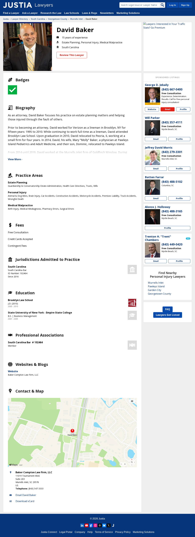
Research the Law (51, 13)
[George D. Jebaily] (152, 95)
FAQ (167, 309)
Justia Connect (49, 532)
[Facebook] (91, 525)
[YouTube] (86, 525)
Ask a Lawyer (30, 13)
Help (90, 532)
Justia (6, 19)
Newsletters (107, 13)
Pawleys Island (156, 286)
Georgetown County (57, 19)
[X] (108, 525)
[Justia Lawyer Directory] (17, 5)
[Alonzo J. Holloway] (152, 216)
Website (13, 371)
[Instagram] (95, 525)
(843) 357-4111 (172, 122)
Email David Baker (26, 495)
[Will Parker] (152, 127)
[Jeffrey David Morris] (152, 157)
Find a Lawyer (11, 13)
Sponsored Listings (168, 77)
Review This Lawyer (72, 55)
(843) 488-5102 (172, 182)
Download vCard (25, 501)
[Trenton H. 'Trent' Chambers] (152, 250)
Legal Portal (65, 532)
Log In (172, 5)
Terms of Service (104, 532)
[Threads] (100, 525)
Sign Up (185, 5)
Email (167, 109)
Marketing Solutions (128, 13)
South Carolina (38, 19)
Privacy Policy (123, 532)
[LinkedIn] (82, 525)
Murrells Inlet (76, 19)
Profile (183, 109)
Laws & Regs (89, 13)
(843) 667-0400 (172, 89)
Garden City (154, 290)
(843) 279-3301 (172, 152)
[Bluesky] (104, 525)
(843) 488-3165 (172, 211)
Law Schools (71, 13)
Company (80, 532)
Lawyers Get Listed (167, 315)
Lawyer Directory (20, 19)
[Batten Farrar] (152, 187)
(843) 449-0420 (172, 244)
